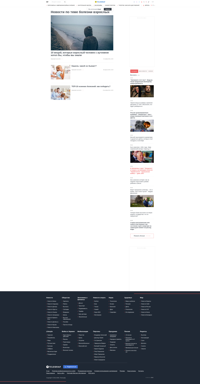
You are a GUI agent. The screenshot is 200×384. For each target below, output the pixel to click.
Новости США (145, 304)
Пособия (65, 322)
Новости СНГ (145, 309)
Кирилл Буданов (99, 348)
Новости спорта (99, 298)
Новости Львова (52, 312)
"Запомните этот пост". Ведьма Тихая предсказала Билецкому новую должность (141, 81)
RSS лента (91, 373)
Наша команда (50, 373)
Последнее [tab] (134, 71)
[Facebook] (134, 2)
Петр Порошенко (99, 351)
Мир (141, 298)
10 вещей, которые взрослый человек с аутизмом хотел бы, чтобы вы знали (80, 53)
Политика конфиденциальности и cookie (63, 371)
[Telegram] (139, 2)
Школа (65, 315)
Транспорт (82, 305)
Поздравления (51, 354)
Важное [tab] (151, 71)
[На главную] (100, 2)
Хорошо (107, 9)
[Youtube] (141, 2)
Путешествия (51, 343)
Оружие (65, 344)
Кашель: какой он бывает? (84, 66)
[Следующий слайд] (154, 5)
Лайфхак (50, 348)
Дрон (111, 309)
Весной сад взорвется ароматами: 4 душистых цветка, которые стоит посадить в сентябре (141, 138)
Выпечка (143, 335)
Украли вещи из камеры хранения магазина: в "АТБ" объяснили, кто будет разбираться (141, 104)
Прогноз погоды (67, 324)
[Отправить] (64, 2)
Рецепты (143, 331)
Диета (127, 306)
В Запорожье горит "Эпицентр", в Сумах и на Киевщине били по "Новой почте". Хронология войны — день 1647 (141, 171)
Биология (112, 306)
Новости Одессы (52, 309)
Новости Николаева (53, 327)
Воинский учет (83, 346)
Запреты (112, 344)
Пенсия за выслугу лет (131, 351)
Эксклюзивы (98, 5)
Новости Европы (146, 301)
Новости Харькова (52, 304)
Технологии (113, 301)
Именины (112, 350)
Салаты (143, 346)
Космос (112, 304)
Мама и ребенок (130, 301)
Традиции (113, 342)
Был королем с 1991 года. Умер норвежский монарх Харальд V (140, 148)
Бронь (80, 337)
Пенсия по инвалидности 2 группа (130, 339)
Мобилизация (83, 331)
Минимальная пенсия (132, 347)
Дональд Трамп (98, 337)
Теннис (96, 306)
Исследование (130, 312)
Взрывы (65, 339)
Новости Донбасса (52, 322)
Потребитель (51, 337)
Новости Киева (51, 301)
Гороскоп (50, 335)
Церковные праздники (113, 335)
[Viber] (136, 1)
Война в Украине (68, 331)
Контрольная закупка (84, 5)
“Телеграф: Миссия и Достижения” (129, 5)
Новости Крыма (52, 324)
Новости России (146, 306)
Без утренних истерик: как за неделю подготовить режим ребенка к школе (139, 181)
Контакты (141, 371)
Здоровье (128, 298)
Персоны (96, 331)
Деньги (81, 303)
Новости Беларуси (146, 315)
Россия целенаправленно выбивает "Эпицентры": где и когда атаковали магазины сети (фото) (141, 115)
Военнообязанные (84, 343)
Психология (129, 309)
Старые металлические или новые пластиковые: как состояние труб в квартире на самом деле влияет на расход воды (140, 226)
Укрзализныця (83, 316)
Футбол (96, 301)
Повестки (81, 335)
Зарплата (66, 301)
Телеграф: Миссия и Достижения (76, 373)
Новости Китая (145, 312)
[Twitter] (144, 2)
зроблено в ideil (149, 377)
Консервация (145, 337)
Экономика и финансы (82, 298)
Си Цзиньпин (98, 340)
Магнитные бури (52, 351)
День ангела (113, 347)
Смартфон (113, 312)
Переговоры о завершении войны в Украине (61, 5)
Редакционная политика (85, 371)
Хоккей (96, 309)
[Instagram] (146, 2)
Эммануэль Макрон (100, 343)
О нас (48, 371)
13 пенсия (128, 335)
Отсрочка (81, 340)
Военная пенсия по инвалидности (131, 344)
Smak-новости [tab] (143, 71)
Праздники (113, 331)
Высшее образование (67, 318)
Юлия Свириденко (99, 359)
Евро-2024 (97, 312)
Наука (111, 298)
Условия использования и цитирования (105, 371)
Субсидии (66, 309)
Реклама (122, 371)
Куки (99, 9)
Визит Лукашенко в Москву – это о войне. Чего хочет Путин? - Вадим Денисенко (141, 191)
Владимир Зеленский (100, 335)
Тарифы (81, 311)
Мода (49, 340)
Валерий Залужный (100, 346)
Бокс (95, 304)
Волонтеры (66, 347)
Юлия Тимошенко (99, 354)
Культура (50, 346)
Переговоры (66, 342)
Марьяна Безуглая (99, 357)
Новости (49, 298)
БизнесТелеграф (110, 5)
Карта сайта (60, 373)
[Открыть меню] (47, 2)
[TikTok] (148, 2)
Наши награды (131, 371)
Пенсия (127, 331)
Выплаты (65, 306)
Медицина (66, 312)
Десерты (143, 343)
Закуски (143, 348)
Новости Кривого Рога (52, 318)
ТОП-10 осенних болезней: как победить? (91, 86)
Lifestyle (49, 331)
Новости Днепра (52, 306)
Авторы (147, 5)
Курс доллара (83, 314)
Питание (128, 304)
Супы (142, 340)
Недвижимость (83, 308)
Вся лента (133, 75)
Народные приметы (115, 339)
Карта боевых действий (67, 335)
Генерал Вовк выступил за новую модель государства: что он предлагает (141, 214)
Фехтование (97, 315)
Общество (66, 298)
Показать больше (139, 236)
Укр (153, 1)
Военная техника (68, 350)
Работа (65, 304)
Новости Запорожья (53, 315)
